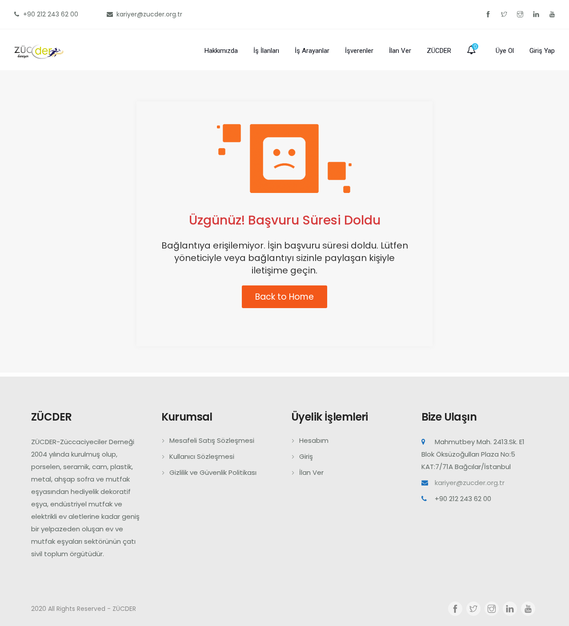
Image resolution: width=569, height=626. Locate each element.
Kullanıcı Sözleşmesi (201, 456)
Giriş (306, 456)
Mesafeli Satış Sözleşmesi (211, 440)
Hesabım (314, 440)
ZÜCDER (439, 51)
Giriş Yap (542, 51)
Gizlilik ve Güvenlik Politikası (212, 472)
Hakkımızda (221, 51)
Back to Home (284, 297)
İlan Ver (400, 51)
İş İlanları (266, 51)
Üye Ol (505, 51)
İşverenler (359, 51)
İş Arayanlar (312, 51)
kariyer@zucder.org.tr (470, 482)
